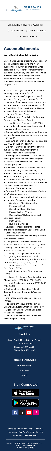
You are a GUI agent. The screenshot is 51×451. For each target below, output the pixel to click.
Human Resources (37, 31)
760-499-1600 (28, 350)
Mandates (24, 370)
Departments (17, 31)
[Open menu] (6, 10)
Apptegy (30, 447)
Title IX (24, 375)
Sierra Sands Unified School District (25, 25)
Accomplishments (28, 36)
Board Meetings (24, 365)
